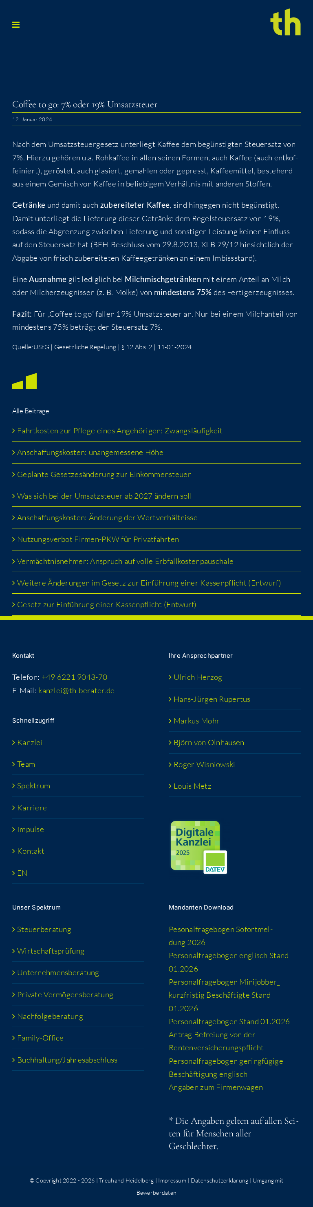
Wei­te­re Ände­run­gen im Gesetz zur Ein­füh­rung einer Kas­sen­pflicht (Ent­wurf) (149, 583)
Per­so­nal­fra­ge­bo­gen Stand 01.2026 (229, 1021)
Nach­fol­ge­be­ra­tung (50, 1016)
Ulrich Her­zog (198, 677)
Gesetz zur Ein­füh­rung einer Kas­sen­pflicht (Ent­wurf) (107, 604)
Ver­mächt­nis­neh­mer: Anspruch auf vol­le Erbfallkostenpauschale (125, 561)
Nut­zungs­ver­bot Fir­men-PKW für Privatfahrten (98, 539)
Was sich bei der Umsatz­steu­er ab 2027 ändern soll (104, 496)
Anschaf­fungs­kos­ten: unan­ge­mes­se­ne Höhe (90, 452)
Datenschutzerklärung (220, 1180)
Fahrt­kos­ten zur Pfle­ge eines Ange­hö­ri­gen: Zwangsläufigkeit (121, 430)
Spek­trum (33, 785)
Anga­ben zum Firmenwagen (216, 1087)
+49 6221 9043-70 (75, 677)
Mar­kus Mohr (197, 721)
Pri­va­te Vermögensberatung (65, 994)
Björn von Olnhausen (209, 742)
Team (26, 764)
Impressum (172, 1180)
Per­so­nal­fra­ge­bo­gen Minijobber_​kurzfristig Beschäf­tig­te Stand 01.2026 (224, 995)
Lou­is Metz (193, 786)
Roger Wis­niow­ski (205, 764)
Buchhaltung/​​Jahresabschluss (67, 1060)
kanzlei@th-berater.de (76, 690)
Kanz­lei (30, 742)
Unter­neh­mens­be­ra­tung (58, 972)
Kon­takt (30, 851)
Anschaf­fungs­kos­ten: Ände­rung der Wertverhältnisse (107, 517)
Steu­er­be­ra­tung (44, 929)
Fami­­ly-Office (40, 1038)
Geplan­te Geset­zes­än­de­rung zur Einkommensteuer (104, 474)
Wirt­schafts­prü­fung (50, 951)
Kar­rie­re (32, 807)
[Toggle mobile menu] (16, 24)
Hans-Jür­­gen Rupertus (212, 699)
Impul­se (30, 829)
